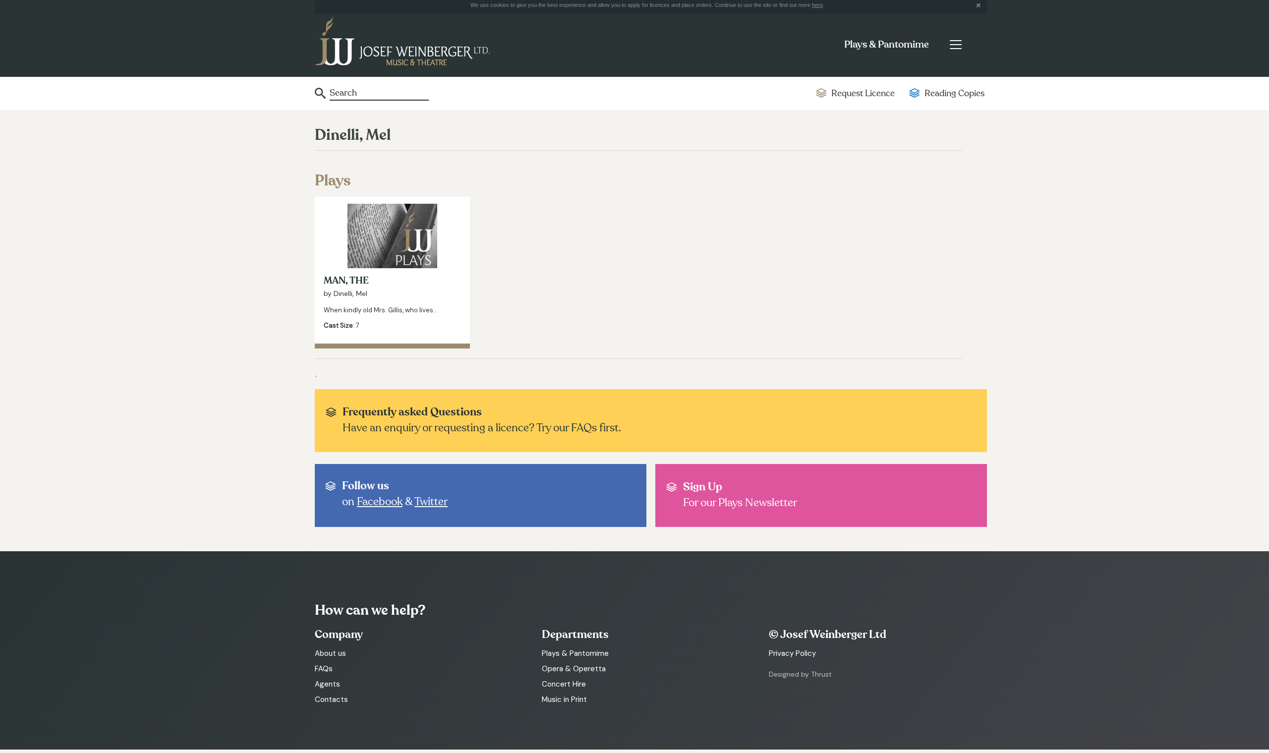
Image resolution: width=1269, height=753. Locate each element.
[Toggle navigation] (955, 44)
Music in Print (564, 699)
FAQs (324, 669)
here (817, 5)
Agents (327, 684)
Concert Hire (564, 684)
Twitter (431, 502)
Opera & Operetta (574, 669)
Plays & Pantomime (886, 44)
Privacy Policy (792, 653)
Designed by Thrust (800, 674)
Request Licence (863, 93)
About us (330, 653)
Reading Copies (954, 93)
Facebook (380, 502)
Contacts (331, 699)
